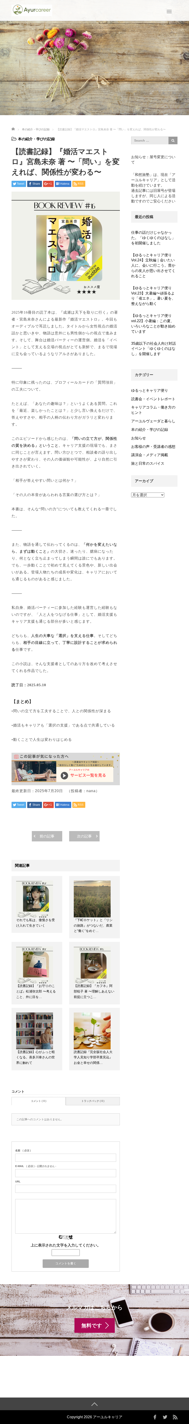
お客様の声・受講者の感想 (153, 447)
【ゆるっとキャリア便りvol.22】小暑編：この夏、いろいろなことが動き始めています (153, 323)
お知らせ (138, 438)
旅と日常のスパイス (147, 463)
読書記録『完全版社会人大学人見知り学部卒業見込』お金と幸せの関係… (93, 1057)
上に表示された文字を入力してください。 (66, 1245)
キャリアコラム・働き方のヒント (153, 409)
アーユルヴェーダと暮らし (153, 421)
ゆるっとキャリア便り (149, 390)
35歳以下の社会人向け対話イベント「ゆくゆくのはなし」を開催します (153, 348)
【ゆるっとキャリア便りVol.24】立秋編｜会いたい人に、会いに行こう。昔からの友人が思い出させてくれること (153, 265)
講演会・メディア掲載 (149, 455)
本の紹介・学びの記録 (36, 139)
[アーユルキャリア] (32, 9)
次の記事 (84, 836)
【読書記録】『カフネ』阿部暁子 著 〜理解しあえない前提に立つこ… (94, 991)
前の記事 (47, 836)
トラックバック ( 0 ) (92, 1101)
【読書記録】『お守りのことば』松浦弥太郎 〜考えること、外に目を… (36, 991)
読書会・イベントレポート (153, 399)
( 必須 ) (23, 1150)
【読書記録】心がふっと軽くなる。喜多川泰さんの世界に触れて (35, 1057)
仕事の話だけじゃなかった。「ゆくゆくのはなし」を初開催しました (153, 238)
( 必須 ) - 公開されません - (35, 1166)
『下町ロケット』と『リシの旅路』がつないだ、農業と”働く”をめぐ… (93, 925)
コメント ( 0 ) (38, 1101)
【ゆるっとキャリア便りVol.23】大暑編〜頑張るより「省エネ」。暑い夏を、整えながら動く (153, 296)
